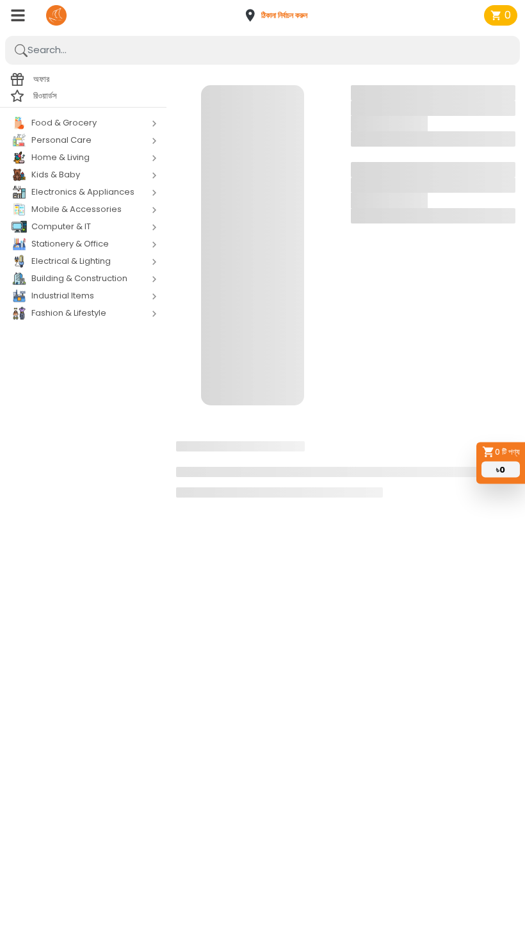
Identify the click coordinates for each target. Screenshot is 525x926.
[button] (280, 15)
